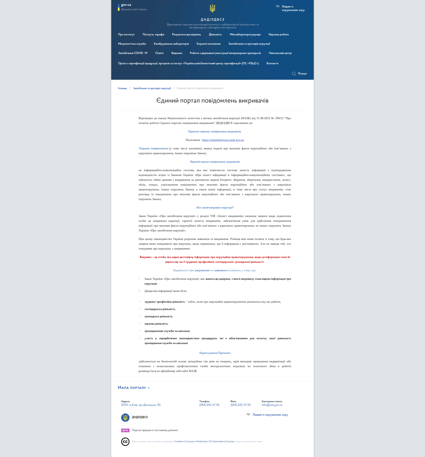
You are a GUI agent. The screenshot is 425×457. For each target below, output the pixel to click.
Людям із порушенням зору (293, 8)
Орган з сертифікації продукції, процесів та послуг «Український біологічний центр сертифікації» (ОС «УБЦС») (188, 63)
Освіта (159, 53)
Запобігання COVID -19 (132, 53)
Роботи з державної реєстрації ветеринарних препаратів (225, 53)
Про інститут (126, 34)
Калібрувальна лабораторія (171, 44)
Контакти (272, 63)
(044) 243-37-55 (241, 405)
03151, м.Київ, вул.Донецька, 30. (141, 405)
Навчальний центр (280, 53)
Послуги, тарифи (153, 34)
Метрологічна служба (132, 44)
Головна (122, 88)
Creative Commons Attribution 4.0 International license (204, 441)
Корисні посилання (208, 44)
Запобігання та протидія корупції (249, 44)
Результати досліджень (186, 34)
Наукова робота (279, 34)
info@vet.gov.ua (272, 405)
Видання (176, 53)
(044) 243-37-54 (209, 405)
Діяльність (215, 34)
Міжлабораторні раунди (245, 34)
